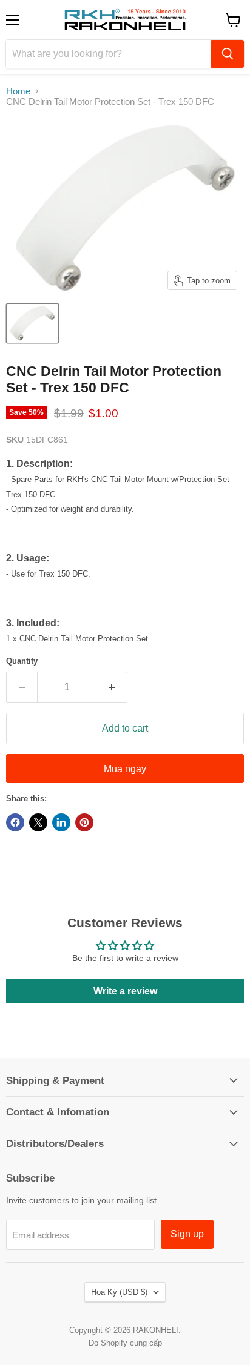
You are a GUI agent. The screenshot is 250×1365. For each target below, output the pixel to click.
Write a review (125, 991)
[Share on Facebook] (15, 822)
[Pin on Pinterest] (84, 822)
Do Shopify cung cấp (125, 1342)
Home (18, 91)
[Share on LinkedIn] (61, 822)
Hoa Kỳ (119, 1292)
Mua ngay (125, 769)
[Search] (227, 54)
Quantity (22, 661)
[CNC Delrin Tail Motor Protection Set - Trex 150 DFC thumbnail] (32, 323)
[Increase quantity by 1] (111, 687)
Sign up (187, 1234)
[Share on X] (38, 822)
